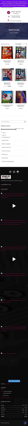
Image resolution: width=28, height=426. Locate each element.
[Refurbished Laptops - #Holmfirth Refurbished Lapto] (14, 206)
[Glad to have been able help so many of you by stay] (14, 339)
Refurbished (6, 137)
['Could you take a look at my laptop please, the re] (14, 312)
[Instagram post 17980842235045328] (14, 366)
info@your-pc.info (6, 397)
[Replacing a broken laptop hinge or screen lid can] (14, 286)
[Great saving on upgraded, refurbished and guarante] (14, 259)
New (4, 135)
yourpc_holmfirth (8, 383)
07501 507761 (16, 12)
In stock (3, 132)
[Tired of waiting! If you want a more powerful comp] (14, 232)
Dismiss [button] (23, 5)
